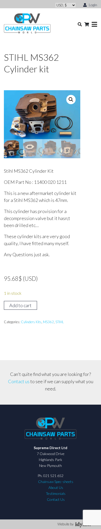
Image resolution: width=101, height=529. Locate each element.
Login (92, 5)
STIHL (59, 322)
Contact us (19, 381)
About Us (55, 487)
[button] (71, 99)
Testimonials (56, 493)
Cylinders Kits (31, 322)
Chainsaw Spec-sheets (55, 481)
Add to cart (20, 305)
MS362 (48, 322)
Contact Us (56, 499)
